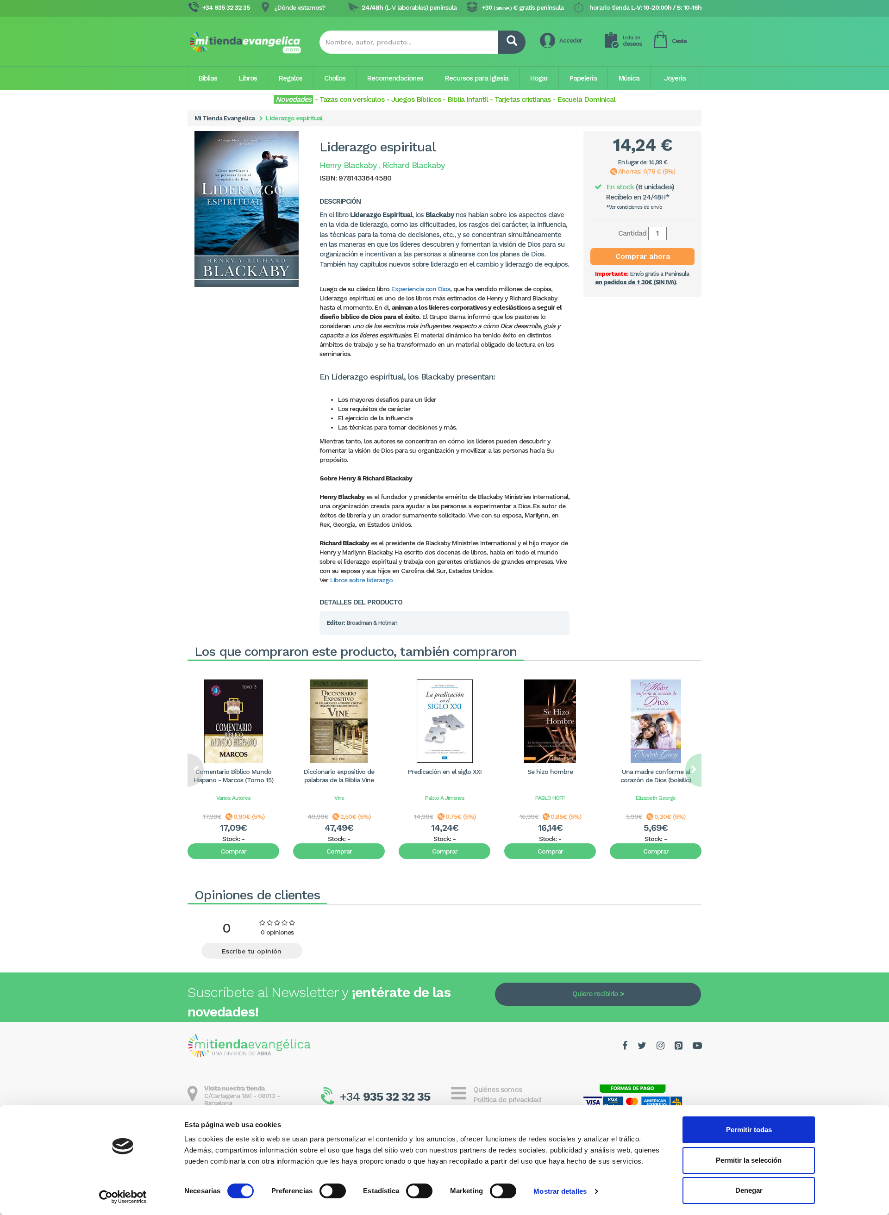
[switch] (332, 1191)
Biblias (208, 78)
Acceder (570, 40)
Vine (339, 798)
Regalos (290, 78)
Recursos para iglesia (476, 78)
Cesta (679, 40)
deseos (632, 41)
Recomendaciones (395, 78)
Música (629, 78)
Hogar (539, 78)
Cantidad (632, 233)
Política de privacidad (507, 1099)
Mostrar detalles (560, 1191)
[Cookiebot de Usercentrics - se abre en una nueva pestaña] (122, 1197)
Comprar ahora (642, 256)
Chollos (334, 78)
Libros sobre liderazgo (361, 580)
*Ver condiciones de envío (634, 207)
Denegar (749, 1190)
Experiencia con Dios (420, 289)
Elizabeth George (656, 798)
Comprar (233, 851)
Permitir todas (749, 1130)
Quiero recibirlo (595, 994)
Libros (248, 78)
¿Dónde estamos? (299, 7)
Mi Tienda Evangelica (224, 118)
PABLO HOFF (550, 798)
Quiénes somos (497, 1089)
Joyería (675, 78)
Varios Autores (233, 798)
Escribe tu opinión (252, 951)
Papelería (583, 78)
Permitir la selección (749, 1160)
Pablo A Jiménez (444, 798)
